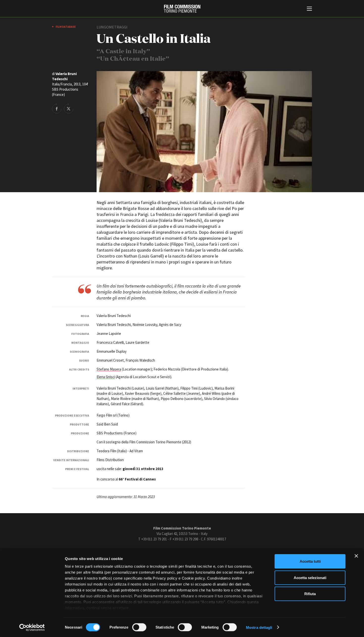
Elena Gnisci (106, 376)
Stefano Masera (109, 369)
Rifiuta (310, 594)
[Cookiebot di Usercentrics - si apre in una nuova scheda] (32, 627)
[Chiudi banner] (356, 556)
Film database (65, 26)
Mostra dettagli (259, 627)
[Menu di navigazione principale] (309, 9)
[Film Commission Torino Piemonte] (182, 9)
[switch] (139, 627)
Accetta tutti (310, 561)
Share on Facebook (56, 108)
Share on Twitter (68, 108)
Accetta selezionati (310, 577)
